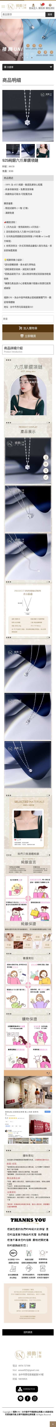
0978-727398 (24, 1366)
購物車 (41, 6)
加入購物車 (30, 328)
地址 (15, 1374)
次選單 (9, 67)
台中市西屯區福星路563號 (31, 1374)
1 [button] (24, 57)
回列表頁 (28, 1332)
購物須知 (50, 8)
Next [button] (54, 36)
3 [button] (34, 57)
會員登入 (33, 8)
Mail (15, 1370)
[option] (28, 36)
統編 (15, 1379)
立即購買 (30, 336)
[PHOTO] (28, 116)
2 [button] (29, 57)
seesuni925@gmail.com (28, 1370)
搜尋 (50, 14)
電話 (15, 1366)
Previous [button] (1, 36)
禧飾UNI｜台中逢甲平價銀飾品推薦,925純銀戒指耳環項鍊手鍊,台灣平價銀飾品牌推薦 (16, 6)
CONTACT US (29, 1389)
